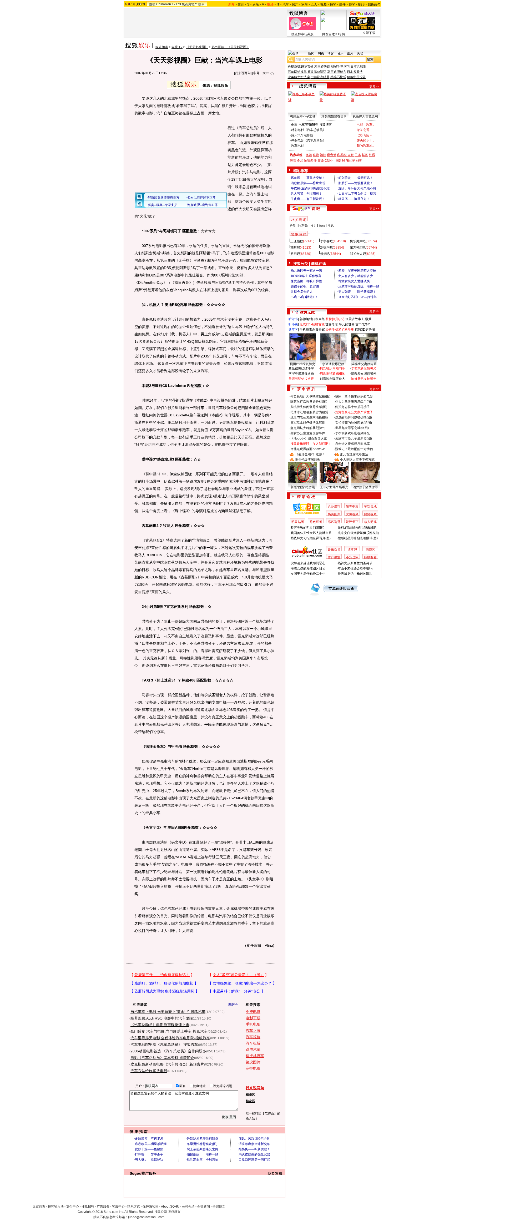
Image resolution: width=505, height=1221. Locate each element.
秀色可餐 (316, 522)
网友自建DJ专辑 (333, 34)
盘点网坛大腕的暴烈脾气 (307, 428)
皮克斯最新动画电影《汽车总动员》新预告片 (167, 1064)
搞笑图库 (334, 514)
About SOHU (170, 1206)
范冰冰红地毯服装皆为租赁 (309, 412)
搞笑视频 (370, 514)
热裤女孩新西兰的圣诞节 (355, 563)
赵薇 (365, 155)
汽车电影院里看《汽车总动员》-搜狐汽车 (164, 1044)
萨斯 (293, 225)
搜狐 (152, 4)
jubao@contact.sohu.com (146, 1217)
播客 (333, 4)
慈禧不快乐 (338, 77)
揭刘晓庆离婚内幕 (332, 368)
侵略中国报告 (356, 77)
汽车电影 (297, 146)
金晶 (300, 161)
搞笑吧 (352, 550)
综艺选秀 (334, 522)
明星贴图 (297, 522)
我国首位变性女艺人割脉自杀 (311, 533)
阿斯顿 (303, 225)
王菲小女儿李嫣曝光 (334, 487)
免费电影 (253, 1012)
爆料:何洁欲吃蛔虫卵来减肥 (357, 527)
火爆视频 (352, 514)
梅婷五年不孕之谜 (302, 116)
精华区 (250, 1095)
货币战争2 (362, 324)
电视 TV (177, 47)
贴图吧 (295, 254)
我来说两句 (243, 73)
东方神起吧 (358, 247)
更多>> (233, 1004)
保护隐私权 (150, 1206)
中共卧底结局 (320, 77)
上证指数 (296, 241)
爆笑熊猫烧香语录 (334, 116)
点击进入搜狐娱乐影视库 (352, 444)
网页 (321, 53)
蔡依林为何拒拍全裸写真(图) (311, 538)
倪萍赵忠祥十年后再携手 (352, 407)
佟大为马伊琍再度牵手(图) (353, 401)
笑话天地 (370, 506)
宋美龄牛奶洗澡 (299, 77)
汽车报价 (253, 1037)
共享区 (293, 329)
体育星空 (334, 557)
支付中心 (72, 1206)
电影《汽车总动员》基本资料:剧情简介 (162, 1058)
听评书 (293, 319)
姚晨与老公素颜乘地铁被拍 (309, 417)
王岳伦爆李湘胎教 (307, 459)
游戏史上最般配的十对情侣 (354, 449)
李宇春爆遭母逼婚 (301, 373)
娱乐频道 (161, 47)
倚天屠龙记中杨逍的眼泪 (355, 574)
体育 (241, 4)
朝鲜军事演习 (340, 66)
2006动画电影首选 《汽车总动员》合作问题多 (168, 1051)
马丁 (313, 225)
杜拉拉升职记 (335, 319)
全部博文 (219, 1206)
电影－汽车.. (365, 125)
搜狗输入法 (56, 1206)
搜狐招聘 (88, 1206)
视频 (323, 4)
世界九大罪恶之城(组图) (352, 428)
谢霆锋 (319, 161)
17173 (176, 4)
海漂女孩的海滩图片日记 (308, 568)
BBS (361, 4)
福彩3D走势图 (365, 329)
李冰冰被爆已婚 (333, 364)
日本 (358, 155)
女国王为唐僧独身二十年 (308, 574)
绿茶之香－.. (365, 130)
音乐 (340, 53)
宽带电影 (253, 1068)
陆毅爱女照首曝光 (363, 373)
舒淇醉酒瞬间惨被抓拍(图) (353, 417)
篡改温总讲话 (316, 72)
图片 (350, 53)
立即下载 (369, 33)
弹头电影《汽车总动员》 (308, 140)
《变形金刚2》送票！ (310, 454)
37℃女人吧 (358, 254)
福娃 (323, 155)
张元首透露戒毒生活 (354, 454)
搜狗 (201, 4)
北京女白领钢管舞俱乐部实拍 (358, 533)
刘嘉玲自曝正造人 (332, 379)
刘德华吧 (326, 247)
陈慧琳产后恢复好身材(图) (308, 401)
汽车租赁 (253, 1043)
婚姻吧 (325, 254)
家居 (304, 4)
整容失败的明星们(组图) (307, 527)
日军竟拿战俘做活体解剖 (307, 423)
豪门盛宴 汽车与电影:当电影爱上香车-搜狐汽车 (169, 1031)
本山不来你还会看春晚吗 (355, 568)
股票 (293, 161)
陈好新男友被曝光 (363, 379)
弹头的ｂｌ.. (365, 140)
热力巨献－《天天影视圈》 (230, 47)
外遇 (372, 155)
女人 (314, 4)
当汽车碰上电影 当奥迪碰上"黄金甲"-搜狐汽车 (167, 1012)
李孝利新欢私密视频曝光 (352, 433)
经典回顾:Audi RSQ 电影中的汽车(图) (161, 1018)
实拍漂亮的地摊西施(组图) (353, 423)
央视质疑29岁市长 (301, 66)
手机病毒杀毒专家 (312, 329)
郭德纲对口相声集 (312, 319)
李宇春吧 (326, 241)
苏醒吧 (295, 247)
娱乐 (255, 4)
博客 (352, 4)
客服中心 (118, 1206)
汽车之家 (253, 1030)
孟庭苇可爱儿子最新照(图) (353, 438)
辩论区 (250, 1101)
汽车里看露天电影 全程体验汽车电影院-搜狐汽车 (170, 1038)
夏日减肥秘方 (336, 72)
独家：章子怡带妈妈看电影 (354, 396)
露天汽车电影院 (302, 135)
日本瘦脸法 (355, 72)
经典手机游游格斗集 (340, 329)
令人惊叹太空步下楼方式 (357, 459)
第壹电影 (352, 506)
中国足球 (338, 161)
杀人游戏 (370, 522)
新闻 (311, 53)
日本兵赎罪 (358, 66)
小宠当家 (352, 557)
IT (278, 4)
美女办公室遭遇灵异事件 (307, 433)
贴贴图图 (370, 557)
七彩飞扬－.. (365, 135)
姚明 (359, 161)
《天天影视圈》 (197, 47)
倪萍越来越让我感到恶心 (308, 563)
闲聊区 (370, 550)
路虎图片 (253, 1062)
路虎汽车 (253, 1049)
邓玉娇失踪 (322, 66)
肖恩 (330, 225)
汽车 (285, 4)
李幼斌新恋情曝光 (363, 368)
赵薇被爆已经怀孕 (301, 368)
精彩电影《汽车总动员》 (308, 130)
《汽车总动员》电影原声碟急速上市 (159, 1025)
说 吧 (316, 208)
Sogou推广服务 (143, 1173)
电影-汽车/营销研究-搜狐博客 (311, 125)
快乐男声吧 (358, 241)
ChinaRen (163, 4)
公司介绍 (188, 1206)
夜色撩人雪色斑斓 (365, 116)
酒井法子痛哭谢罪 (365, 487)
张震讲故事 (353, 319)
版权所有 (174, 1212)
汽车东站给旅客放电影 (148, 1071)
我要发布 (274, 1173)
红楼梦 (366, 319)
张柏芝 (350, 161)
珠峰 (316, 155)
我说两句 (374, 4)
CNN (328, 161)
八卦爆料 (334, 506)
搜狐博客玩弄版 (302, 34)
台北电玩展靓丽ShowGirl (308, 449)
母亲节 (331, 155)
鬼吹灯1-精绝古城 (312, 324)
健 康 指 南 (139, 1131)
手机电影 (253, 1024)
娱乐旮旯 (334, 550)
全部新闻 (203, 1206)
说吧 (360, 53)
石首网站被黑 (297, 72)
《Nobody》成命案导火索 (308, 438)
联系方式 (133, 1206)
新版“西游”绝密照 (303, 487)
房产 (295, 4)
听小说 (293, 324)
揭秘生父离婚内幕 (364, 364)
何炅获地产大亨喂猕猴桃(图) (310, 396)
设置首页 (39, 1206)
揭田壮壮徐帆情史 (302, 364)
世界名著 (331, 324)
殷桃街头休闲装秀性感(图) (308, 407)
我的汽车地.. (365, 146)
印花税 (342, 155)
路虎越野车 (255, 1056)
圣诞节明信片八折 (301, 379)
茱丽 (322, 225)
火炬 (350, 155)
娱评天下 (352, 522)
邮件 (342, 4)
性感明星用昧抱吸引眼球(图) (358, 538)
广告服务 (103, 1206)
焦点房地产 (190, 4)
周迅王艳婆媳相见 (332, 373)
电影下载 (253, 1018)
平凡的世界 (347, 324)
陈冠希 (309, 161)
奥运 (309, 155)
